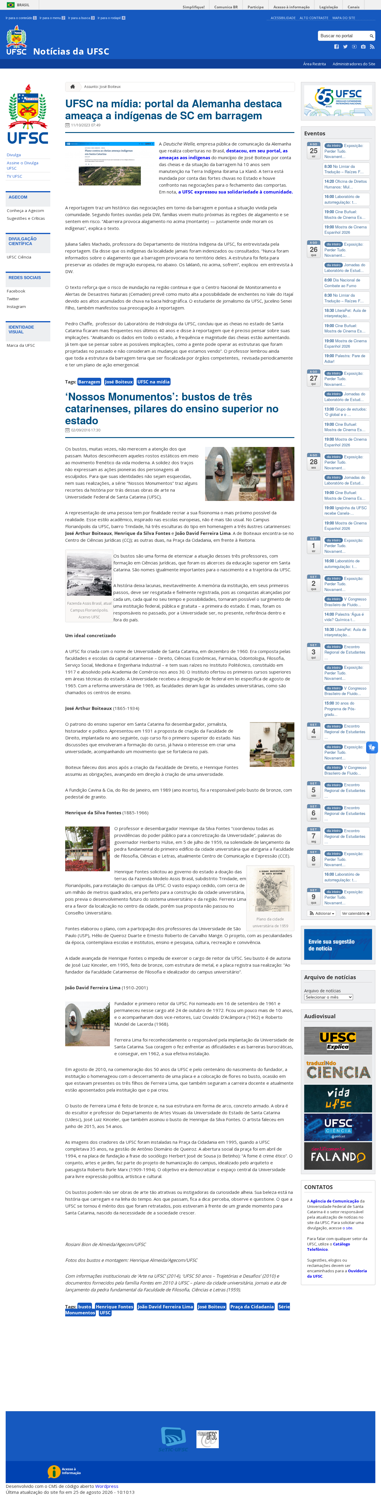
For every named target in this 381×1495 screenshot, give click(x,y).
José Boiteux (119, 382)
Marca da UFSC (21, 345)
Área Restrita (315, 63)
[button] (321, 913)
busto (84, 1307)
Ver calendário (354, 913)
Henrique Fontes (114, 1307)
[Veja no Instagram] (363, 46)
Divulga (14, 154)
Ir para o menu (52, 18)
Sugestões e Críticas (26, 218)
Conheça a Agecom (25, 210)
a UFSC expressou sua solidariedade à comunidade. (235, 192)
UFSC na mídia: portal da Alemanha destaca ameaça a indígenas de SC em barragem (173, 109)
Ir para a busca (81, 18)
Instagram (16, 306)
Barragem (89, 382)
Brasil (23, 4)
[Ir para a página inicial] (71, 87)
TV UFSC (14, 176)
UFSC (105, 1313)
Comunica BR (226, 7)
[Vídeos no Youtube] (354, 46)
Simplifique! (193, 7)
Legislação (328, 7)
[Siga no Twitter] (345, 46)
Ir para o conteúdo (21, 18)
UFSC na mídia (154, 382)
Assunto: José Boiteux (102, 86)
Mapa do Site (343, 18)
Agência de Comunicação (334, 1201)
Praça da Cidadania (252, 1307)
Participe (256, 7)
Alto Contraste (314, 18)
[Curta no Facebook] (336, 46)
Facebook (16, 291)
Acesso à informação (292, 7)
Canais (354, 7)
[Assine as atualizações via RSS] (372, 46)
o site (347, 1228)
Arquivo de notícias (322, 990)
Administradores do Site (354, 63)
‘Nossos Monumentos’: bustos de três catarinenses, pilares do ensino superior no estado (172, 408)
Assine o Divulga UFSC (22, 165)
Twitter (13, 298)
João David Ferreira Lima (165, 1307)
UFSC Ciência (19, 257)
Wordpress (106, 1486)
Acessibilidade (283, 18)
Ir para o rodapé (111, 18)
